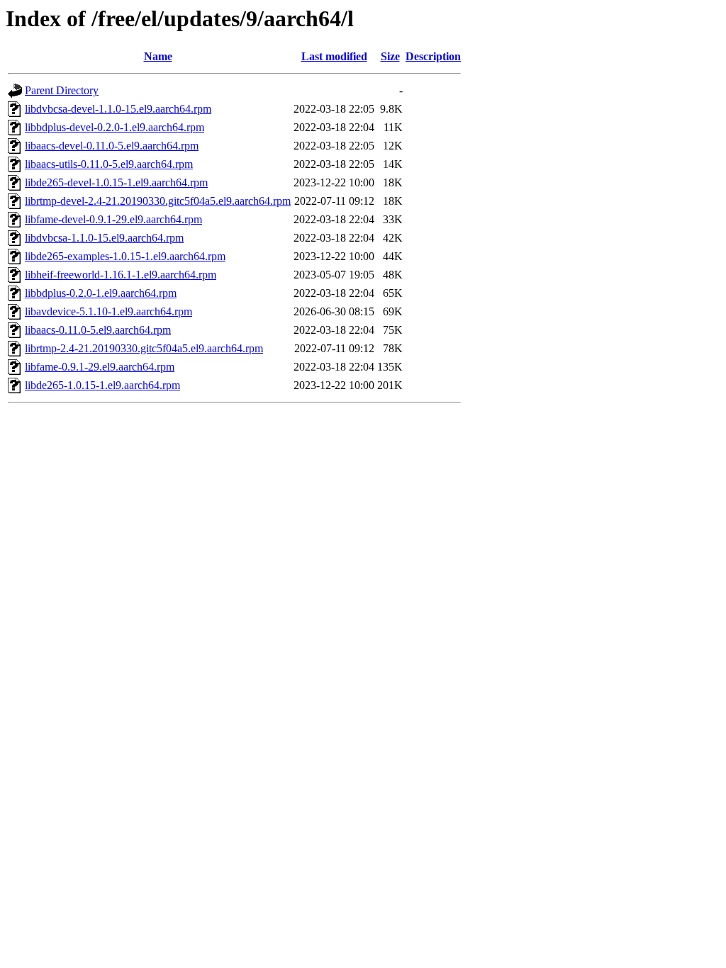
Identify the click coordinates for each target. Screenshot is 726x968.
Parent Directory (62, 90)
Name (158, 56)
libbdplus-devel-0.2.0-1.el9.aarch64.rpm (114, 127)
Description (433, 56)
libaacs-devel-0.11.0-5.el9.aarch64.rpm (112, 146)
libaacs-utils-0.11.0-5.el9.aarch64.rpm (109, 164)
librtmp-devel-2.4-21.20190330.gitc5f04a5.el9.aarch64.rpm (158, 201)
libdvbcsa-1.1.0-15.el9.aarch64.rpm (104, 238)
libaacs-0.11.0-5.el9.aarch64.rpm (98, 330)
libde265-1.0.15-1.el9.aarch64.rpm (102, 385)
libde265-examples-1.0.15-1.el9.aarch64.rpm (125, 256)
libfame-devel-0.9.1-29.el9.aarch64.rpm (113, 219)
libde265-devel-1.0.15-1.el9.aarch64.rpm (116, 182)
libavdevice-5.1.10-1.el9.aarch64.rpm (108, 311)
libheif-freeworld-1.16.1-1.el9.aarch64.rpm (120, 275)
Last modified (334, 56)
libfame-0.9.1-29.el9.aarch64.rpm (99, 367)
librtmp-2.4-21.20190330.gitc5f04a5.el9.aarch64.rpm (144, 348)
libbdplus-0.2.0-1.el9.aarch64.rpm (101, 293)
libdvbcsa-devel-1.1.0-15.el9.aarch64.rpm (118, 109)
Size (390, 56)
